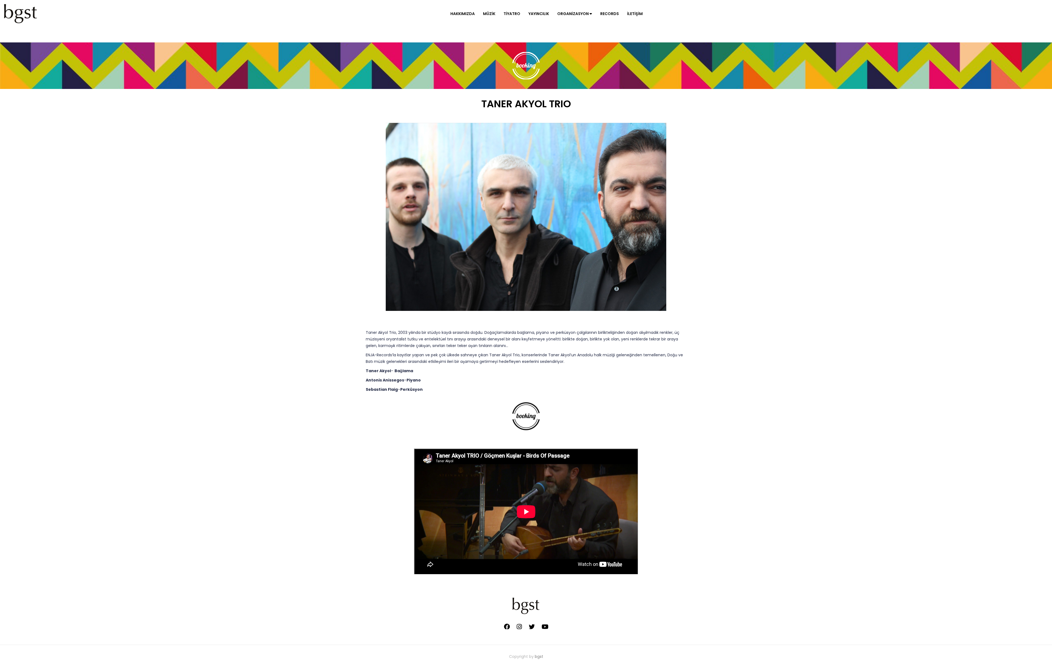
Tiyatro (512, 13)
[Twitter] (532, 627)
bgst (539, 656)
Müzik (489, 13)
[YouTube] (545, 627)
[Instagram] (519, 627)
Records (609, 13)
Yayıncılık (538, 13)
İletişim (635, 13)
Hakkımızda (462, 13)
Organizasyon (573, 13)
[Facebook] (507, 627)
